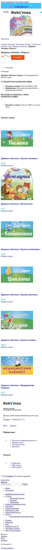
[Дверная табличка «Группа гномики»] (17, 154)
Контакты (16, 447)
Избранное (16, 463)
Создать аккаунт (7, 548)
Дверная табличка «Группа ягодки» (18, 340)
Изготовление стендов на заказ (22, 516)
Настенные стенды (23, 44)
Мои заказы (16, 465)
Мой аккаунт (17, 467)
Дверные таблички (20, 46)
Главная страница (7, 44)
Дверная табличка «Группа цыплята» (19, 294)
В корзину (17, 57)
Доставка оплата (18, 444)
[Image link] (12, 405)
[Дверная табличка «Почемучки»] (17, 199)
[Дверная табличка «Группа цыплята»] (17, 290)
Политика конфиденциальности (24, 440)
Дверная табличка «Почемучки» (17, 204)
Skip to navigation (7, 2)
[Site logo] (21, 15)
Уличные (13, 500)
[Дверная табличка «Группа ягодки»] (17, 336)
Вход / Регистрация (12, 530)
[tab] (9, 68)
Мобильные (14, 502)
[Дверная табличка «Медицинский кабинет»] (17, 381)
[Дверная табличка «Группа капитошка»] (17, 245)
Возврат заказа (17, 442)
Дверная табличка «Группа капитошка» (21, 249)
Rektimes (10, 476)
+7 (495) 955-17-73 (21, 7)
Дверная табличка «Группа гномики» (19, 158)
